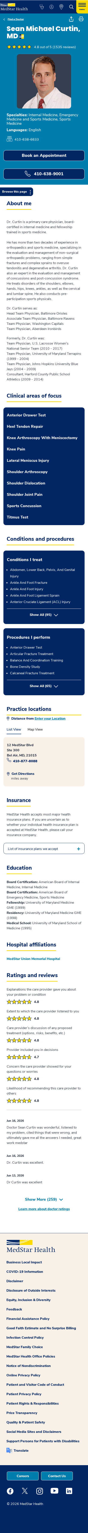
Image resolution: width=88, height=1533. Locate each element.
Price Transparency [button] (21, 1413)
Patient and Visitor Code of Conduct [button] (35, 1384)
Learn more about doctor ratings (44, 1209)
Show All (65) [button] (55, 685)
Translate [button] (21, 1450)
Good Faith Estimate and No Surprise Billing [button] (41, 1328)
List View (14, 729)
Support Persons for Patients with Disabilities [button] (42, 1441)
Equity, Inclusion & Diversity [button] (28, 1300)
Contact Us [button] (57, 1476)
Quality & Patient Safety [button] (25, 1422)
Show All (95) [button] (41, 614)
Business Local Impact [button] (24, 1262)
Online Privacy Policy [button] (23, 1375)
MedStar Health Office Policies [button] (30, 1356)
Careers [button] (23, 1476)
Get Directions (22, 774)
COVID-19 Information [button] (24, 1271)
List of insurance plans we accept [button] (33, 849)
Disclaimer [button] (14, 1281)
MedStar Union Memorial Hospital (33, 959)
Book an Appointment (44, 155)
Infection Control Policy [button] (25, 1337)
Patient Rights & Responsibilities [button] (32, 1403)
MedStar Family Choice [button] (24, 1347)
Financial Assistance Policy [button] (28, 1318)
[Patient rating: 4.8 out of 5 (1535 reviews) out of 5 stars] (19, 47)
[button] (42, 6)
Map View (35, 729)
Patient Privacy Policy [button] (23, 1394)
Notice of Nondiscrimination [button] (28, 1366)
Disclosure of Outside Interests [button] (31, 1290)
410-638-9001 (48, 174)
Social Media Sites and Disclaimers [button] (33, 1431)
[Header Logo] (15, 5)
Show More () (41, 1199)
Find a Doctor (16, 19)
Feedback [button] (14, 1309)
